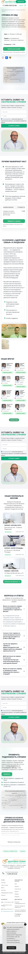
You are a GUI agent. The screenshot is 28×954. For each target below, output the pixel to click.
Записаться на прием (20, 372)
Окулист (17, 891)
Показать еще (14, 420)
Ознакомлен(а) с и (13, 120)
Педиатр (17, 894)
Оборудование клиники (7, 892)
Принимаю (11, 947)
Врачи (2, 887)
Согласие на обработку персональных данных (20, 910)
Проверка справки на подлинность (20, 906)
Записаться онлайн (14, 49)
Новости (3, 895)
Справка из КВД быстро (10, 851)
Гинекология (18, 889)
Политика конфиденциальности (20, 902)
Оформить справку (14, 221)
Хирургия (17, 896)
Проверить (7, 774)
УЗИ (16, 884)
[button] (23, 5)
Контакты (3, 890)
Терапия (17, 886)
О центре (3, 882)
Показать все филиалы (12, 581)
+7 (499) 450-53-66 (9, 5)
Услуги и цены (4, 885)
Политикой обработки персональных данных (13, 941)
